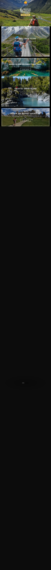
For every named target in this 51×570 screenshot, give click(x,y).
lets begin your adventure (25, 384)
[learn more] (25, 41)
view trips (6, 14)
